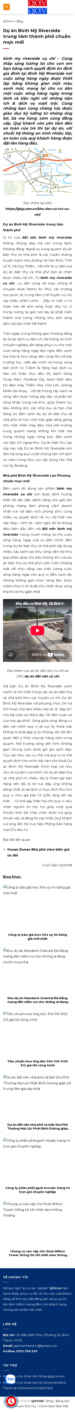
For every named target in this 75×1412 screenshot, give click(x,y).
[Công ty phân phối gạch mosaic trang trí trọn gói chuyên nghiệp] (37, 1161)
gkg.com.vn (56, 1376)
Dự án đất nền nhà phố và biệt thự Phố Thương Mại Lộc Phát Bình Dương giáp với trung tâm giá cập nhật (37, 1127)
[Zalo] (10, 1379)
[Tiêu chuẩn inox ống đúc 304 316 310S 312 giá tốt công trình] (37, 1034)
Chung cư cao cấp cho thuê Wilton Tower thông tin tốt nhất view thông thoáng (37, 1253)
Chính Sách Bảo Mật (53, 1406)
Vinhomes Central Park (35, 1388)
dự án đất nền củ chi (41, 676)
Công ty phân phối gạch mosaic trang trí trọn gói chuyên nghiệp (37, 1190)
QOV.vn (8, 21)
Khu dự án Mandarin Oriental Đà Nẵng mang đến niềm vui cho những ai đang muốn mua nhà (37, 1000)
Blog (20, 21)
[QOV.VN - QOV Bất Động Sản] (37, 7)
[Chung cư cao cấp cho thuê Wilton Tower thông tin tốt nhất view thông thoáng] (37, 1224)
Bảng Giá (62, 1401)
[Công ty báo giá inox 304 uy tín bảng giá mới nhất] (37, 908)
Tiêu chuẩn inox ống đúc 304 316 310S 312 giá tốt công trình (37, 1063)
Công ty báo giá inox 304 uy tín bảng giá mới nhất (37, 937)
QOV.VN (65, 865)
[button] (6, 7)
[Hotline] (11, 1401)
